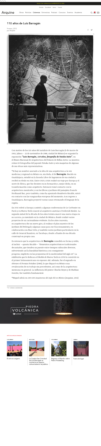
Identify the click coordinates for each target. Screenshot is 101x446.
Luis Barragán (18, 287)
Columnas (10, 339)
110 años (12, 287)
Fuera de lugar (78, 359)
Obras (75, 339)
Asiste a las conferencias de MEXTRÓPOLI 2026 (50, 3)
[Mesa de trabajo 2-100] (50, 323)
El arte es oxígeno (13, 359)
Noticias (32, 339)
